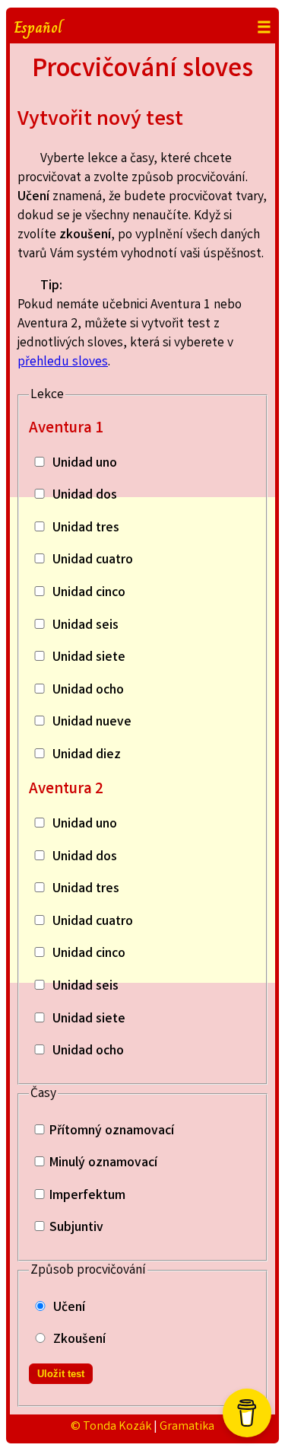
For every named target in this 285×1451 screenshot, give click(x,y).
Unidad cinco (88, 593)
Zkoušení (79, 1340)
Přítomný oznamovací (111, 1131)
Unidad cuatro (92, 560)
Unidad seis (85, 626)
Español (38, 27)
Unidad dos (84, 495)
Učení (69, 1308)
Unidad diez (86, 755)
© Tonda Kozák (111, 1427)
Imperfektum (87, 1196)
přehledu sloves (62, 362)
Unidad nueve (91, 722)
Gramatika (187, 1427)
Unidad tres (85, 528)
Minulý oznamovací (103, 1163)
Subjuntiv (76, 1228)
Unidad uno (84, 464)
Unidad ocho (88, 690)
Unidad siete (88, 658)
